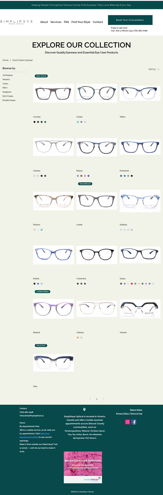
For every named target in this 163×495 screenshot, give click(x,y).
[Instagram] (127, 421)
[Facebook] (133, 421)
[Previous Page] (90, 398)
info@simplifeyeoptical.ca (32, 416)
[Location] (84, 409)
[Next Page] (103, 398)
